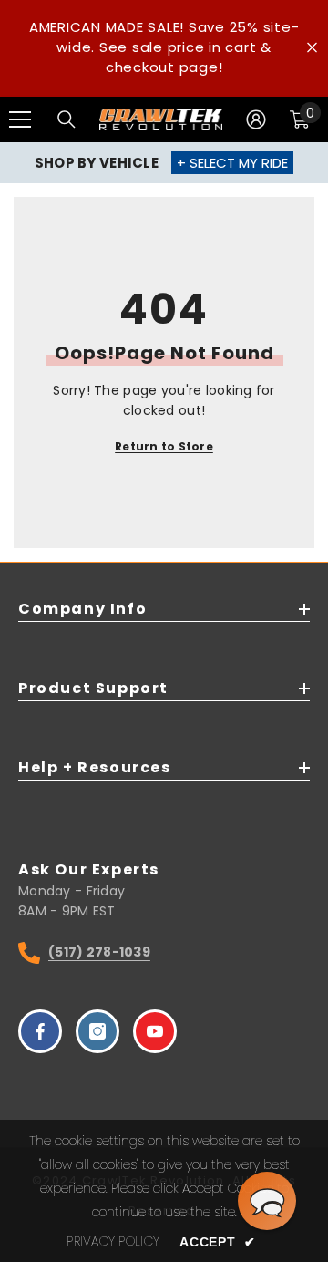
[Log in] (256, 119)
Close (312, 48)
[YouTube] (155, 1031)
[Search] (66, 119)
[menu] (20, 119)
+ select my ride (232, 162)
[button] (267, 1201)
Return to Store (164, 446)
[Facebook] (40, 1031)
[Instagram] (97, 1031)
